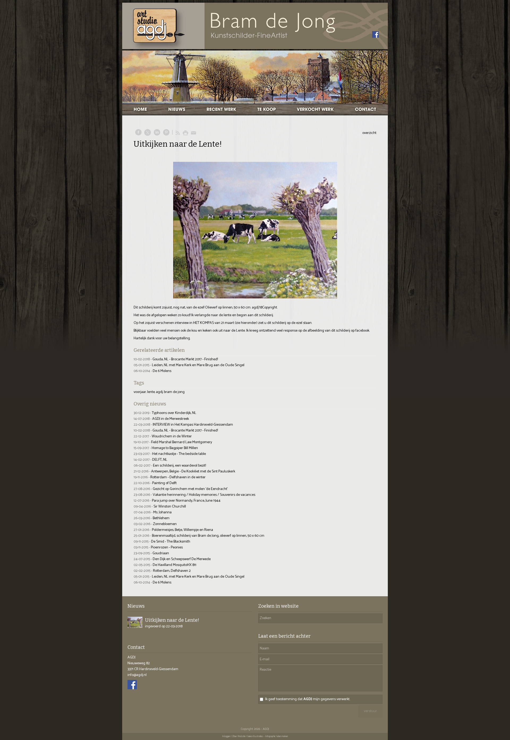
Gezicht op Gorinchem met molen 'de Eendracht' (190, 489)
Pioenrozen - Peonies (167, 547)
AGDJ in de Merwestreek (170, 419)
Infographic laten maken (276, 736)
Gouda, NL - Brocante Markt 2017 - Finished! (185, 359)
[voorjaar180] (255, 230)
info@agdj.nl (137, 675)
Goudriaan (160, 553)
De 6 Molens (162, 371)
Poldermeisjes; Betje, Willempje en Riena (182, 530)
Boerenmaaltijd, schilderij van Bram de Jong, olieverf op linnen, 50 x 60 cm (208, 536)
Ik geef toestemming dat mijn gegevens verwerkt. (307, 699)
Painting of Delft (164, 483)
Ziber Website (238, 736)
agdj (159, 392)
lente (151, 392)
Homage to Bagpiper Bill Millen (175, 448)
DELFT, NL (159, 460)
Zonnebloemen (165, 524)
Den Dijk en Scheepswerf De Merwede (182, 559)
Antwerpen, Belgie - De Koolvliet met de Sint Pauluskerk (193, 471)
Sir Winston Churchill (170, 507)
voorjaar (140, 392)
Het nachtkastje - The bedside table (179, 454)
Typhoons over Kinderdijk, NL (174, 413)
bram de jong (174, 392)
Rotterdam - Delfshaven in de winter (178, 477)
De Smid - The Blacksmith (170, 542)
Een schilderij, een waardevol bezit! (179, 466)
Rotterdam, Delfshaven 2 (172, 571)
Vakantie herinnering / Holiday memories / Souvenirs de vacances (204, 495)
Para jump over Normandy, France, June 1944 (186, 501)
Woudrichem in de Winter (172, 436)
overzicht (369, 133)
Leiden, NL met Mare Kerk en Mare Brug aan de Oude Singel (198, 365)
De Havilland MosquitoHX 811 (174, 565)
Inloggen (226, 736)
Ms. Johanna (162, 512)
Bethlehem (161, 518)
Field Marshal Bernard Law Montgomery (181, 442)
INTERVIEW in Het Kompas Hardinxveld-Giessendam (193, 425)
